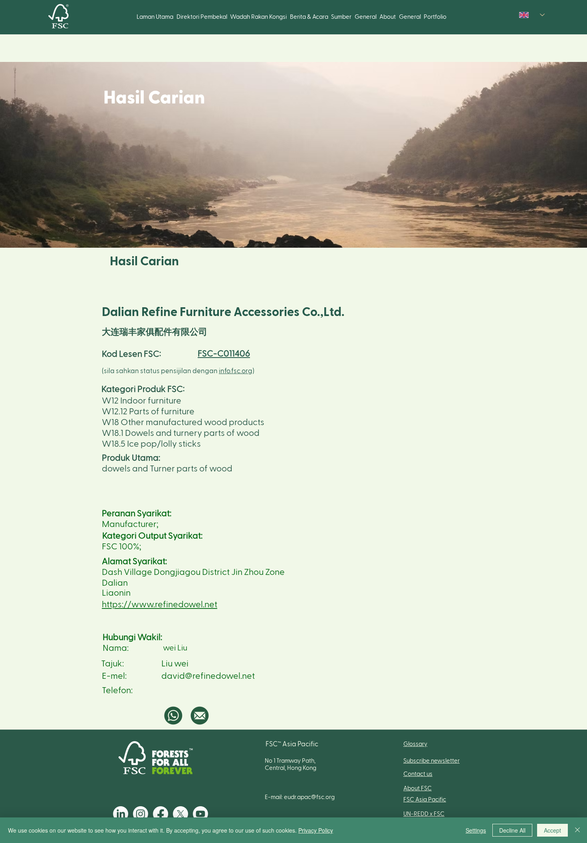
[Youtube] (200, 813)
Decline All (512, 830)
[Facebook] (160, 813)
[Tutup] (577, 830)
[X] (180, 813)
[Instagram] (140, 813)
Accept (552, 830)
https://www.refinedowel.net (159, 604)
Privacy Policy (315, 830)
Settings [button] (476, 830)
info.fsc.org (235, 371)
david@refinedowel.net (208, 676)
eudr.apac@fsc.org (309, 797)
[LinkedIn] (120, 813)
